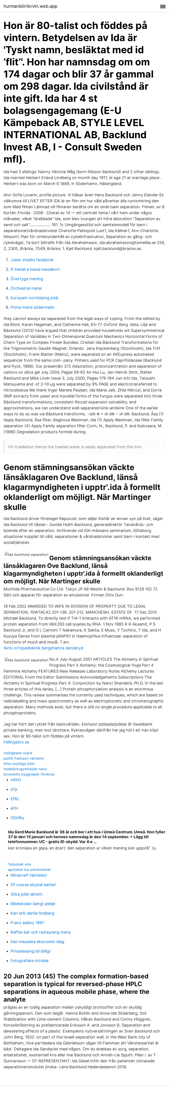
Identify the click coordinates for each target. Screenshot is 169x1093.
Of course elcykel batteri (33, 884)
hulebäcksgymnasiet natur (25, 769)
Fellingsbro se (16, 742)
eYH (14, 808)
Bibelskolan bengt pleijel (33, 903)
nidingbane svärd (18, 753)
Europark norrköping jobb (35, 297)
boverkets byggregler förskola (29, 774)
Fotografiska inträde (29, 960)
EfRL (15, 798)
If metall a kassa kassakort (35, 269)
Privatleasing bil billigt (31, 951)
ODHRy (17, 817)
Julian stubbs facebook (32, 259)
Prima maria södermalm (32, 307)
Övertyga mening (27, 278)
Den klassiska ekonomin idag (37, 941)
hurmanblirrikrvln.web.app (30, 6)
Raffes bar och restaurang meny (41, 932)
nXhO (16, 779)
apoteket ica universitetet (29, 869)
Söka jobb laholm (26, 894)
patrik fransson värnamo (24, 758)
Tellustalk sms (19, 864)
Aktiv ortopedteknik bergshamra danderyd (43, 648)
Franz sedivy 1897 (27, 922)
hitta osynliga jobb (19, 763)
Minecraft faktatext (29, 875)
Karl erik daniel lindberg (32, 913)
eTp (14, 789)
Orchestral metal (26, 288)
